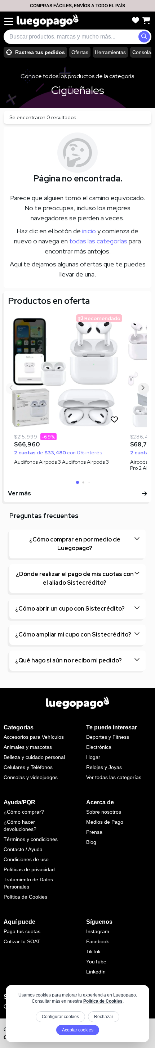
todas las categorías (98, 241)
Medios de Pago (104, 822)
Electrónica (98, 747)
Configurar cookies (60, 1016)
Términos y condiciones (31, 839)
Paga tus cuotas (22, 931)
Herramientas (110, 52)
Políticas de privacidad (29, 869)
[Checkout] (146, 20)
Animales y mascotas (28, 747)
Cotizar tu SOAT (22, 941)
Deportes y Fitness (107, 737)
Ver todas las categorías (113, 777)
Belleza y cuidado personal (34, 757)
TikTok (93, 951)
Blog (91, 842)
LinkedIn (96, 972)
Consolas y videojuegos (31, 777)
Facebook (97, 941)
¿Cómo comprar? (24, 812)
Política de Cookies (103, 1001)
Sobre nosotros (103, 812)
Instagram (97, 931)
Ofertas (79, 52)
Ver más (19, 493)
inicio (89, 231)
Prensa (94, 832)
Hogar (93, 757)
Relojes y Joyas (104, 767)
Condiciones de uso (26, 859)
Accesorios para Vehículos (34, 737)
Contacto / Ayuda (23, 849)
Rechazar (103, 1016)
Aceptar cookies (77, 1030)
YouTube (96, 961)
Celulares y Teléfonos (28, 767)
